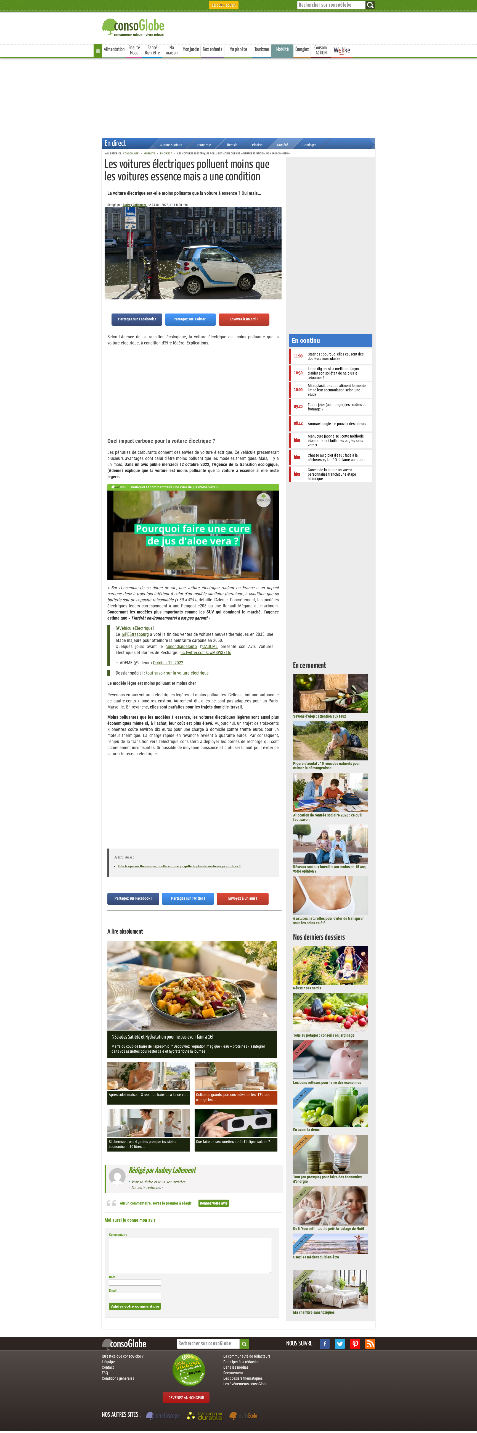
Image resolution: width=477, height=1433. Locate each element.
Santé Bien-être (152, 50)
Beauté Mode (134, 50)
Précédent (277, 234)
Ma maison (171, 50)
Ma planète (238, 49)
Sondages (309, 145)
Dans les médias (235, 1367)
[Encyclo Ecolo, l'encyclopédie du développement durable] (244, 1417)
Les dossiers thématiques (243, 1378)
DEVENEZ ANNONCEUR (186, 1397)
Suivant (108, 234)
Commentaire (118, 1235)
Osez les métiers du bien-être (316, 1257)
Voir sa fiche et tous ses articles (158, 1181)
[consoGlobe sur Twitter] (340, 1344)
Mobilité (282, 49)
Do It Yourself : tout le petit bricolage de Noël (328, 1228)
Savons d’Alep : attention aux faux (319, 716)
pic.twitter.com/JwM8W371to (205, 652)
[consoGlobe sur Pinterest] (355, 1344)
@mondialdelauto (181, 646)
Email (112, 1291)
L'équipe (108, 1362)
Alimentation (114, 49)
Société (282, 145)
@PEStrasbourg (135, 634)
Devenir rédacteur (147, 1187)
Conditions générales (118, 1378)
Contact (108, 1367)
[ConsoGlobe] (133, 26)
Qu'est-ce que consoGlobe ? (123, 1356)
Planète (257, 145)
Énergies (302, 49)
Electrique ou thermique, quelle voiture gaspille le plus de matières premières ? (179, 865)
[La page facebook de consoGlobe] (325, 1344)
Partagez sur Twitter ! (191, 319)
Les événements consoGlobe (245, 1384)
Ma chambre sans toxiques (314, 1312)
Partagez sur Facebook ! (137, 319)
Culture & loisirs (171, 145)
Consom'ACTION (321, 50)
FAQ (105, 1373)
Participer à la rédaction (241, 1362)
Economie (204, 145)
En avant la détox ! (307, 1130)
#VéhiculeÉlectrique (135, 628)
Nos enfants (212, 49)
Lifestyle (231, 145)
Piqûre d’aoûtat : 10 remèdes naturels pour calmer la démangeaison (326, 765)
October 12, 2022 (168, 662)
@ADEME (210, 646)
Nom (112, 1277)
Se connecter (224, 5)
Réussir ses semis (307, 988)
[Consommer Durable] (205, 1417)
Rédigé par (162, 1170)
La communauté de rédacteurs (246, 1356)
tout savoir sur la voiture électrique (177, 673)
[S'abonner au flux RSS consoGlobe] (370, 1344)
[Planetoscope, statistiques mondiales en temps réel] (164, 1417)
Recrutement (233, 1373)
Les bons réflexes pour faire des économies (327, 1082)
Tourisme (262, 49)
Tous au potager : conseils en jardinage (323, 1035)
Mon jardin (191, 49)
